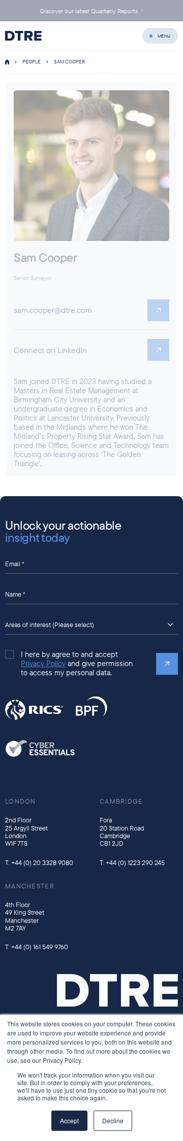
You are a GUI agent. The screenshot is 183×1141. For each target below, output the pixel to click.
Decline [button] (113, 1120)
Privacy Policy (43, 663)
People (31, 61)
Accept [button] (69, 1120)
